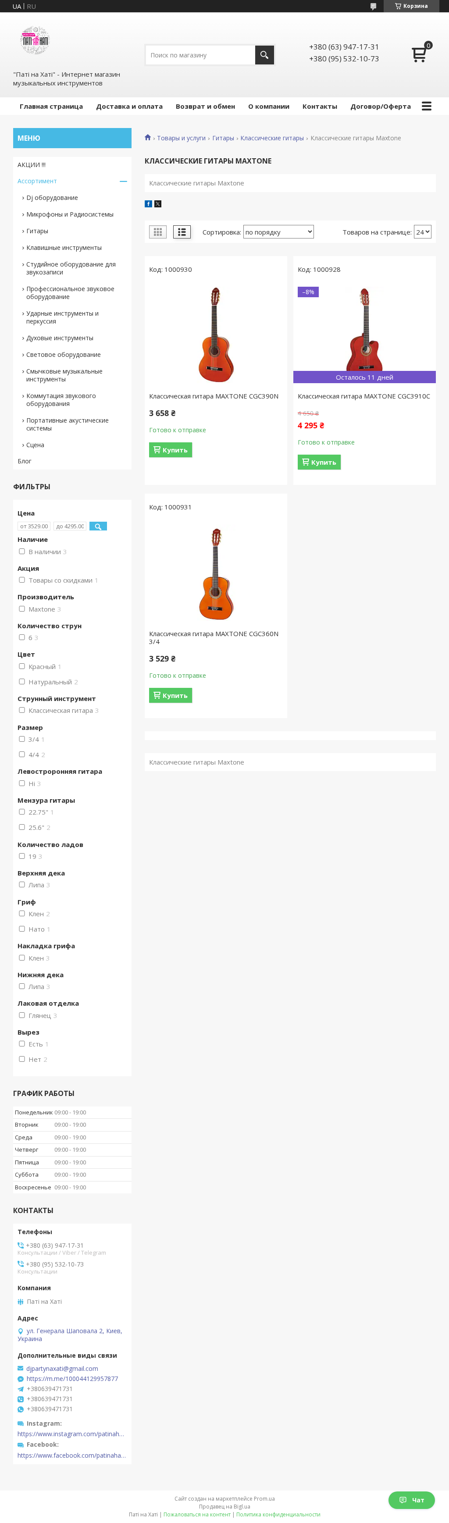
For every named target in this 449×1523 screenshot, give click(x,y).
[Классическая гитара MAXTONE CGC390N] (216, 335)
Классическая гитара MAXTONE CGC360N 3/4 (213, 637)
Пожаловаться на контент (197, 1514)
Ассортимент (37, 181)
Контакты (320, 106)
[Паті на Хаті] (35, 41)
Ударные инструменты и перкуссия (62, 317)
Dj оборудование (52, 197)
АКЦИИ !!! (32, 164)
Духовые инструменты (59, 338)
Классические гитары (272, 138)
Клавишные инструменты (64, 247)
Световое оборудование (63, 354)
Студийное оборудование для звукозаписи (71, 268)
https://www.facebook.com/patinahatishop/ (72, 1455)
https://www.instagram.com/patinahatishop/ (72, 1434)
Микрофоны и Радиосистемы (70, 214)
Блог (25, 461)
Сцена (35, 445)
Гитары (223, 138)
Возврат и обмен (205, 106)
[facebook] (148, 204)
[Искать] (264, 55)
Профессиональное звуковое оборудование (70, 293)
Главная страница (51, 106)
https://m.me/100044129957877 (72, 1379)
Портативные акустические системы (67, 424)
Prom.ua (264, 1498)
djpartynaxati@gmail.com (62, 1369)
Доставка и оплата (129, 106)
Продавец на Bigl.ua (224, 1506)
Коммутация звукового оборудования (61, 399)
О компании (268, 106)
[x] (157, 204)
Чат (418, 1500)
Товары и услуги (181, 138)
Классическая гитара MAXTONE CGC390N (213, 396)
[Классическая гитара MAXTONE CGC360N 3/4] (216, 572)
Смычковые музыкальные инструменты (64, 375)
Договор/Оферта (380, 106)
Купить (175, 449)
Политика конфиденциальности (278, 1514)
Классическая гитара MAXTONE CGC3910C (364, 396)
